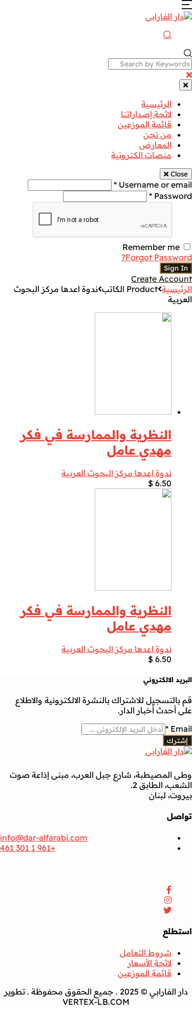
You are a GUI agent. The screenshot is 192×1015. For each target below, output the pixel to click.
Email (178, 729)
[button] (187, 6)
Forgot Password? (156, 257)
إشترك (177, 740)
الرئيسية (156, 104)
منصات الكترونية (141, 155)
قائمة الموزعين (145, 124)
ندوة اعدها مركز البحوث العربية (116, 473)
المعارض (155, 145)
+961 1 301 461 (27, 848)
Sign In (176, 268)
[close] (189, 75)
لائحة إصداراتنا (146, 114)
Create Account (161, 279)
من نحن (157, 134)
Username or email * (153, 184)
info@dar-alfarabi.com (44, 837)
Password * (170, 196)
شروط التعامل (146, 953)
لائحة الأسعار (149, 963)
